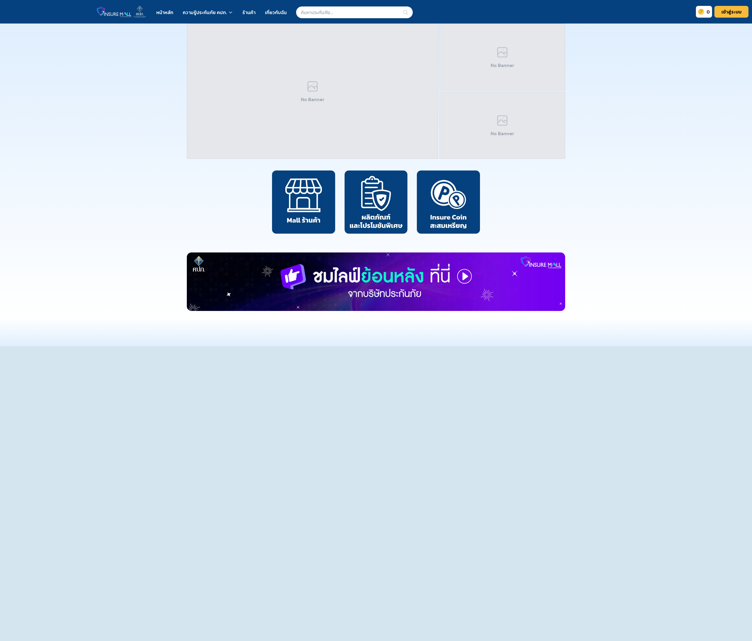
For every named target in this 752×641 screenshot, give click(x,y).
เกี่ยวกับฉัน (276, 12)
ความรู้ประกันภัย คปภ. (205, 12)
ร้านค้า (249, 12)
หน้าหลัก (164, 12)
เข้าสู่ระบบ (731, 11)
